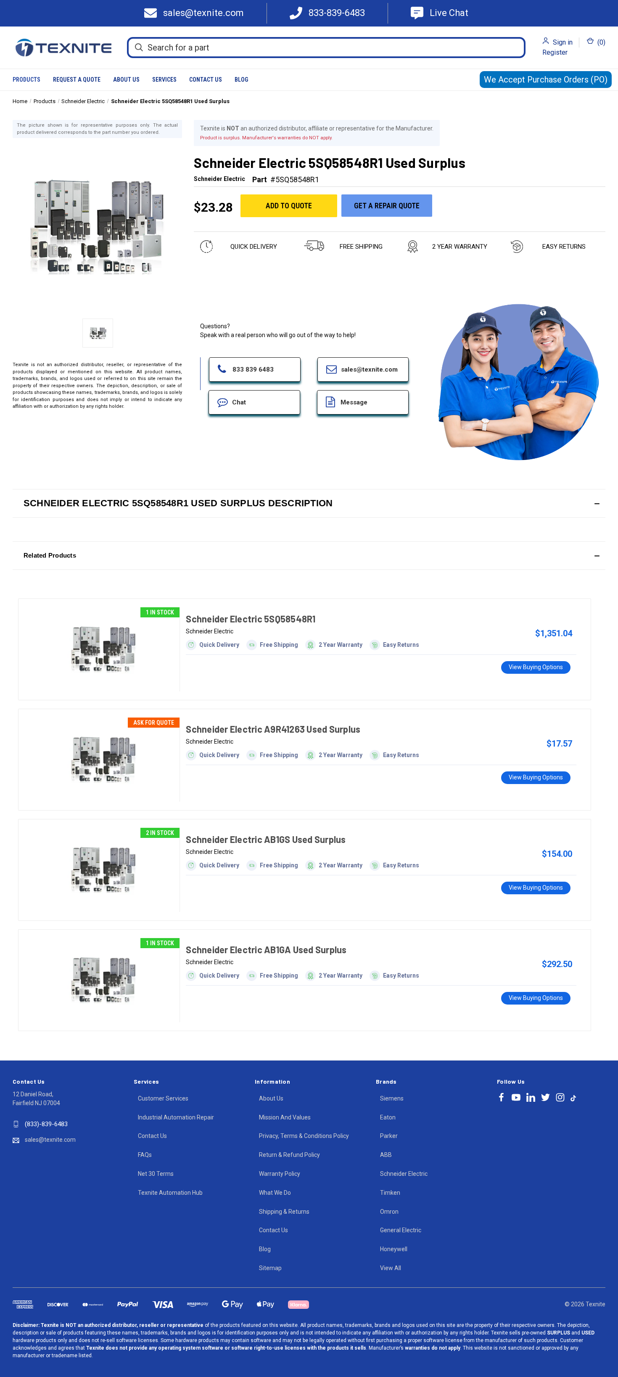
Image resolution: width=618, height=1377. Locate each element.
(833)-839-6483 (46, 1124)
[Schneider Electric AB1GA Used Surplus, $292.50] (103, 980)
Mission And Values (285, 1117)
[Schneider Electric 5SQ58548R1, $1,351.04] (103, 649)
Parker (389, 1135)
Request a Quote (76, 79)
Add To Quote (289, 205)
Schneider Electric (404, 1173)
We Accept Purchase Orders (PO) (545, 79)
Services (164, 79)
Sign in (563, 42)
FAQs (145, 1154)
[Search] (139, 47)
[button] (309, 503)
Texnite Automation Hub (170, 1192)
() (600, 42)
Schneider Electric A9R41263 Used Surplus (273, 728)
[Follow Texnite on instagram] (560, 1097)
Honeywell (393, 1249)
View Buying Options (536, 667)
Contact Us (205, 79)
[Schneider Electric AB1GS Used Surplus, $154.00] (103, 870)
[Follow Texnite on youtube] (516, 1097)
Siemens (392, 1098)
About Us (126, 79)
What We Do (275, 1192)
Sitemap (270, 1268)
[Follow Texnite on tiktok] (573, 1097)
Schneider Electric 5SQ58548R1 (250, 618)
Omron (389, 1211)
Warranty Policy (279, 1173)
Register (555, 52)
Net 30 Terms (156, 1173)
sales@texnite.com (50, 1139)
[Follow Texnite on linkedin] (530, 1097)
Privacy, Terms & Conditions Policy (304, 1135)
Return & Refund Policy (289, 1154)
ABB (386, 1154)
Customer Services (163, 1098)
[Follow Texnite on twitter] (545, 1097)
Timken (390, 1192)
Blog (241, 79)
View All (390, 1268)
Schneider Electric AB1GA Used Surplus (266, 949)
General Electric (400, 1230)
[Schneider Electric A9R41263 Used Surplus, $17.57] (103, 759)
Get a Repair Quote (387, 205)
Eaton (388, 1117)
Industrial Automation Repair (176, 1117)
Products (26, 79)
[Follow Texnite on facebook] (501, 1097)
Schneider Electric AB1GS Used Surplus (266, 839)
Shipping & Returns (284, 1211)
